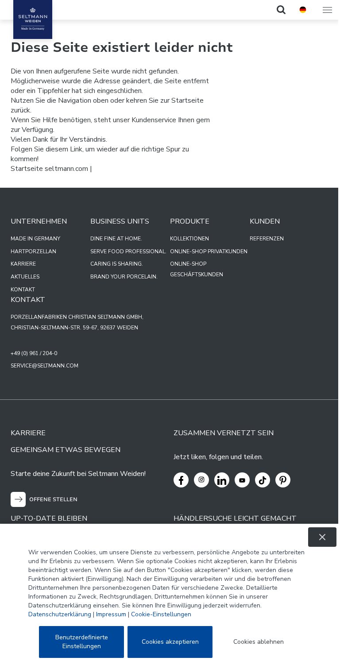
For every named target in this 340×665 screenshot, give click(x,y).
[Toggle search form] (281, 10)
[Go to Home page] (32, 19)
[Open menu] (328, 9)
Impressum (111, 614)
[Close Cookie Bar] (322, 537)
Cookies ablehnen (258, 642)
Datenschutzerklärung (59, 614)
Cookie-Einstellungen (161, 614)
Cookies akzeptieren (170, 642)
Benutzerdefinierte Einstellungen (81, 641)
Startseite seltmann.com (49, 169)
